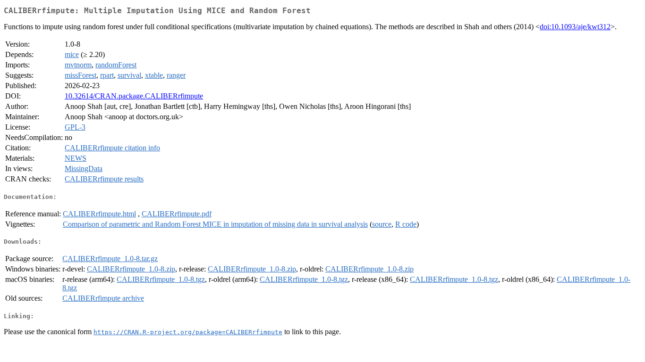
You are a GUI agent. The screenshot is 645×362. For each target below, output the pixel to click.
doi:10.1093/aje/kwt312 (575, 27)
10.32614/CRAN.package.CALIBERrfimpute (134, 96)
